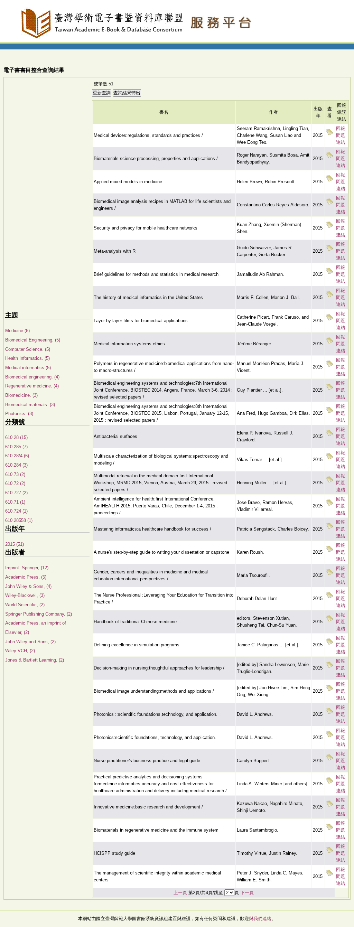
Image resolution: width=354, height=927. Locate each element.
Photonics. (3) (19, 413)
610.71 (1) (15, 502)
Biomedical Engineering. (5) (32, 340)
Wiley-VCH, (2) (20, 650)
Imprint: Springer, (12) (26, 567)
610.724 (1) (16, 511)
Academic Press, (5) (25, 577)
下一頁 (247, 892)
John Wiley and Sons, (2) (30, 641)
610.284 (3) (16, 465)
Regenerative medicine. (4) (32, 385)
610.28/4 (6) (17, 455)
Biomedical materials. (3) (30, 404)
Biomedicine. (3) (21, 395)
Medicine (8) (17, 330)
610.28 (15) (16, 437)
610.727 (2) (16, 492)
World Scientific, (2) (25, 604)
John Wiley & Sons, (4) (28, 586)
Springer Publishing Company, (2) (38, 614)
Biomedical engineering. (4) (32, 377)
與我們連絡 (260, 918)
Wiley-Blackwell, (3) (25, 595)
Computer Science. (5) (27, 349)
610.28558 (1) (18, 520)
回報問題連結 (340, 135)
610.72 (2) (15, 483)
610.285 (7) (16, 446)
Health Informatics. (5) (27, 358)
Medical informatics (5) (28, 367)
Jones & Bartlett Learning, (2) (34, 660)
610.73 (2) (15, 474)
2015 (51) (14, 544)
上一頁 (180, 892)
